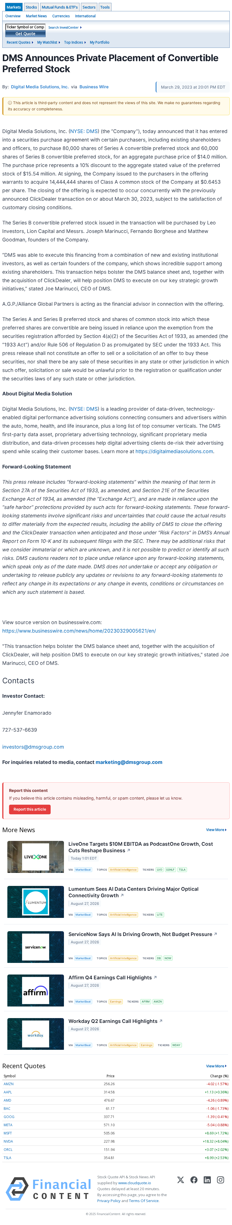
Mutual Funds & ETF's (60, 7)
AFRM (146, 1001)
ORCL (8, 1149)
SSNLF (170, 869)
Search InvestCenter (63, 27)
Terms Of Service (144, 1200)
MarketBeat (83, 869)
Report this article (30, 809)
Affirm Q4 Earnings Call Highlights (112, 977)
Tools (105, 7)
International (85, 16)
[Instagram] (220, 1189)
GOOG (9, 1116)
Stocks (31, 7)
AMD (7, 1100)
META (8, 1125)
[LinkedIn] (207, 1189)
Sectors (89, 7)
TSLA (182, 869)
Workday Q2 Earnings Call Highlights (115, 1021)
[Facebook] (194, 1189)
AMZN (158, 1001)
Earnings (115, 1001)
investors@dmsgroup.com (33, 747)
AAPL (8, 1092)
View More (215, 829)
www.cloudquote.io (134, 1182)
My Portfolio (99, 42)
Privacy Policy (109, 1200)
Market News (36, 16)
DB (159, 958)
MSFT (8, 1133)
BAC (7, 1108)
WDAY (176, 1045)
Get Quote (25, 33)
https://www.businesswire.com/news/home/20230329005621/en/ (79, 631)
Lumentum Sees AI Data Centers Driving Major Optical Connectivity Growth (133, 892)
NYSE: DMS (84, 131)
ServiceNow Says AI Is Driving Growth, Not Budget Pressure (143, 934)
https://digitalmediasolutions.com (174, 451)
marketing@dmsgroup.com (129, 762)
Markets (14, 7)
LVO (159, 869)
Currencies (61, 16)
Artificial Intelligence (123, 869)
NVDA (8, 1141)
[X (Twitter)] (180, 1189)
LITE (160, 914)
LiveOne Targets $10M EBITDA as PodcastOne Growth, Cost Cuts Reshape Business (140, 847)
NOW (168, 958)
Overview (12, 16)
